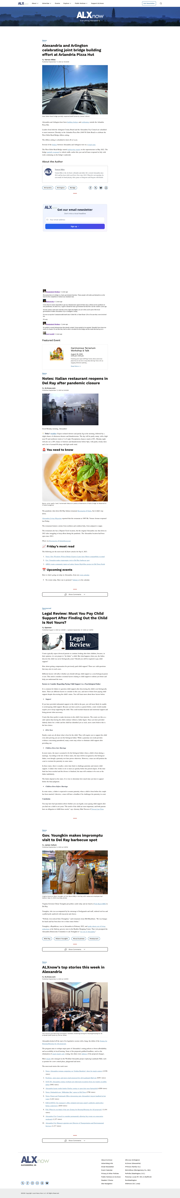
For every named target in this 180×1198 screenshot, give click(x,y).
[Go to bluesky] (47, 1183)
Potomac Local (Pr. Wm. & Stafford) (138, 1177)
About (34, 3)
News (44, 40)
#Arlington (61, 188)
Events (57, 3)
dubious (84, 1054)
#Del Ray (47, 938)
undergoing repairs (74, 149)
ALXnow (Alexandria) (133, 1163)
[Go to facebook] (27, 1183)
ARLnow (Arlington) (132, 1160)
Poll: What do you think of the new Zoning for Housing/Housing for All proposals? (74, 1109)
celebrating (85, 122)
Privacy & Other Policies (110, 1173)
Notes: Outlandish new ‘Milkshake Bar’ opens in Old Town (66, 1092)
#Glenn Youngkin (62, 938)
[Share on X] (95, 187)
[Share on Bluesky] (101, 187)
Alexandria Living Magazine (52, 518)
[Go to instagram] (32, 1183)
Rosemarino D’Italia (84, 511)
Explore (66, 3)
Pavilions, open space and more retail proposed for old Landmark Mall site (71, 1078)
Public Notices (80, 3)
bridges (54, 144)
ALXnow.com (50, 388)
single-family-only (58, 1054)
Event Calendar (107, 1170)
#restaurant (94, 938)
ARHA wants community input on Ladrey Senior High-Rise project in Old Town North (75, 564)
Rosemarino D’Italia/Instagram (60, 541)
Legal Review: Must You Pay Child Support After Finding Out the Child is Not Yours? (74, 618)
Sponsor (48, 627)
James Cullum (51, 845)
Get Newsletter (149, 3)
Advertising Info (107, 1163)
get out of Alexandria (87, 931)
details (48, 1059)
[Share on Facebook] (90, 187)
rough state (91, 144)
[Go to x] (22, 1183)
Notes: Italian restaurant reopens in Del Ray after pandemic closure (75, 380)
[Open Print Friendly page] (106, 187)
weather (53, 433)
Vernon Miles (50, 60)
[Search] (161, 3)
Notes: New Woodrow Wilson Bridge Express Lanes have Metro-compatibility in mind (75, 556)
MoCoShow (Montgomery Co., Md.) (138, 1170)
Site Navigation (106, 1183)
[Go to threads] (42, 1183)
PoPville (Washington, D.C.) (135, 1173)
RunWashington (131, 1180)
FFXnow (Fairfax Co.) (133, 1167)
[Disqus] (75, 264)
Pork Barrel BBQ (100, 903)
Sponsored (46, 608)
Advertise (45, 3)
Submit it (76, 580)
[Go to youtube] (37, 1183)
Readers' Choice (107, 1180)
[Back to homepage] (23, 3)
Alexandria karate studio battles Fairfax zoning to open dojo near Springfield (72, 1088)
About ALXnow (106, 1160)
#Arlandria (48, 188)
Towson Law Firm (97, 809)
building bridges (72, 122)
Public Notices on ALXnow (111, 1177)
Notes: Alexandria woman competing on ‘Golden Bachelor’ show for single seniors (74, 1071)
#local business (78, 938)
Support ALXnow (97, 3)
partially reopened (53, 152)
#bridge (72, 188)
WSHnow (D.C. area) (132, 1183)
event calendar (84, 575)
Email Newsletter (107, 1167)
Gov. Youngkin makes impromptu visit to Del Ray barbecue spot (68, 560)
